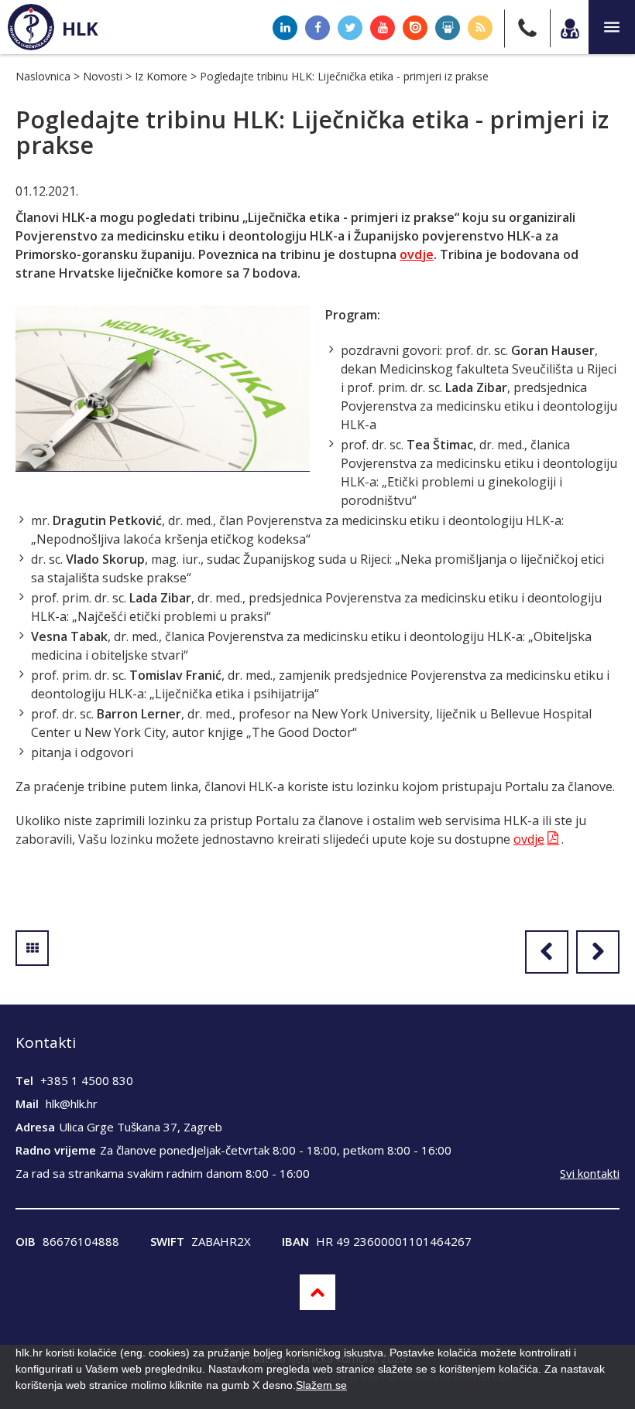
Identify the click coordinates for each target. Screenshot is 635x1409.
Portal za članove (569, 28)
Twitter (350, 27)
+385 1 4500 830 (86, 1080)
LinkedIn (285, 27)
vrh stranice (317, 1292)
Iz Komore (161, 76)
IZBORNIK (612, 27)
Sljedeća (598, 952)
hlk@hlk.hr (72, 1103)
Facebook (317, 27)
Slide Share (447, 27)
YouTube (382, 27)
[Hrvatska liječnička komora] (31, 27)
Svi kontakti (590, 1173)
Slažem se (321, 1385)
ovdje (417, 254)
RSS (480, 27)
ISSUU (415, 27)
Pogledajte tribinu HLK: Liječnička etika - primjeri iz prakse (344, 76)
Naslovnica (42, 76)
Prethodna (546, 952)
